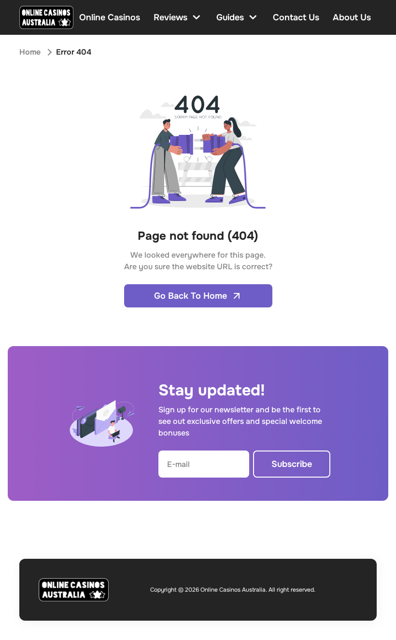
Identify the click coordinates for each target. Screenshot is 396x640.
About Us (352, 17)
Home (30, 52)
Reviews (170, 17)
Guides (230, 17)
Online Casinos (109, 17)
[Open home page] (46, 17)
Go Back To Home (190, 296)
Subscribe (291, 464)
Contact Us (296, 17)
